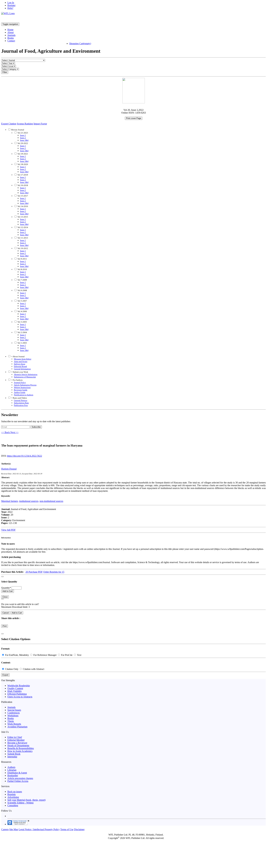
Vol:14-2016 (22, 206)
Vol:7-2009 (22, 280)
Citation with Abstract (33, 669)
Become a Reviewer (17, 742)
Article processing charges (20, 778)
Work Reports (14, 724)
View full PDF (8, 530)
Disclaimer (79, 829)
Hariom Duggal (9, 469)
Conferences (13, 712)
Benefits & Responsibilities (20, 748)
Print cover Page (133, 118)
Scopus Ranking (25, 123)
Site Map (13, 829)
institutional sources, (29, 501)
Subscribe (36, 427)
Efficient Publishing (17, 694)
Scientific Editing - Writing (20, 802)
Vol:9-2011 (22, 259)
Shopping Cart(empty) (80, 43)
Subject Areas (19, 364)
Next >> (14, 432)
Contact (11, 40)
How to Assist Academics (19, 751)
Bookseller (12, 775)
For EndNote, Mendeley (17, 655)
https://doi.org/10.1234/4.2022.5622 (24, 456)
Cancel (5, 613)
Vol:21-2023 (22, 133)
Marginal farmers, (10, 501)
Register (11, 5)
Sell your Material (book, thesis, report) (26, 800)
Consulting (12, 805)
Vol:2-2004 (22, 332)
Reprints (11, 794)
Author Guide (19, 392)
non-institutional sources (51, 501)
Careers (5, 829)
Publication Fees (21, 405)
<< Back (5, 432)
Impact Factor (40, 123)
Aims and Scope (20, 361)
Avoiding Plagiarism (17, 726)
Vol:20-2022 (22, 143)
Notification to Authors (23, 395)
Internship (12, 756)
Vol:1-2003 (22, 343)
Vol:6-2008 (22, 290)
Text (78, 655)
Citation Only (11, 669)
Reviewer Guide (20, 390)
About (10, 32)
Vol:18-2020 (22, 164)
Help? (10, 8)
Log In (10, 2)
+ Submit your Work (19, 372)
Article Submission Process (25, 385)
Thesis (10, 721)
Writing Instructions (22, 387)
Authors (11, 767)
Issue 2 (23, 138)
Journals (11, 35)
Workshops (12, 715)
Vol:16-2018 (22, 185)
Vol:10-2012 (22, 248)
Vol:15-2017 (22, 196)
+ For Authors (17, 380)
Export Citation (8, 123)
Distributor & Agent (17, 772)
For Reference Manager (45, 655)
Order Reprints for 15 (53, 572)
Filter (4, 72)
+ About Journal (18, 356)
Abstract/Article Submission (25, 374)
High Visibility (14, 691)
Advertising (13, 797)
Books (10, 38)
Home (10, 29)
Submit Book (13, 754)
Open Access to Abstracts (19, 696)
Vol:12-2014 (22, 227)
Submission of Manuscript (25, 377)
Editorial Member (16, 740)
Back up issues (14, 791)
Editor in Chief (14, 737)
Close (5, 597)
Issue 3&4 (24, 140)
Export (5, 675)
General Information (22, 369)
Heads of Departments (18, 745)
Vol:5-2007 (22, 301)
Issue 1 (23, 135)
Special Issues (14, 710)
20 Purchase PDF (34, 572)
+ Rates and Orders (19, 398)
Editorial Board (20, 366)
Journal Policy (20, 382)
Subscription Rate (21, 403)
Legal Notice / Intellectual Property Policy (39, 829)
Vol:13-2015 (22, 217)
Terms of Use (66, 829)
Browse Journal (17, 130)
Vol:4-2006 (22, 311)
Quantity (6, 587)
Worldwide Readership (18, 685)
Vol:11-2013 (22, 238)
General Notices (20, 400)
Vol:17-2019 (22, 175)
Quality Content (15, 688)
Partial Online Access (17, 781)
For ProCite (66, 655)
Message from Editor (22, 359)
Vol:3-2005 (22, 322)
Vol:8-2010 (22, 269)
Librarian (11, 770)
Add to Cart (7, 591)
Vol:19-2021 (22, 154)
